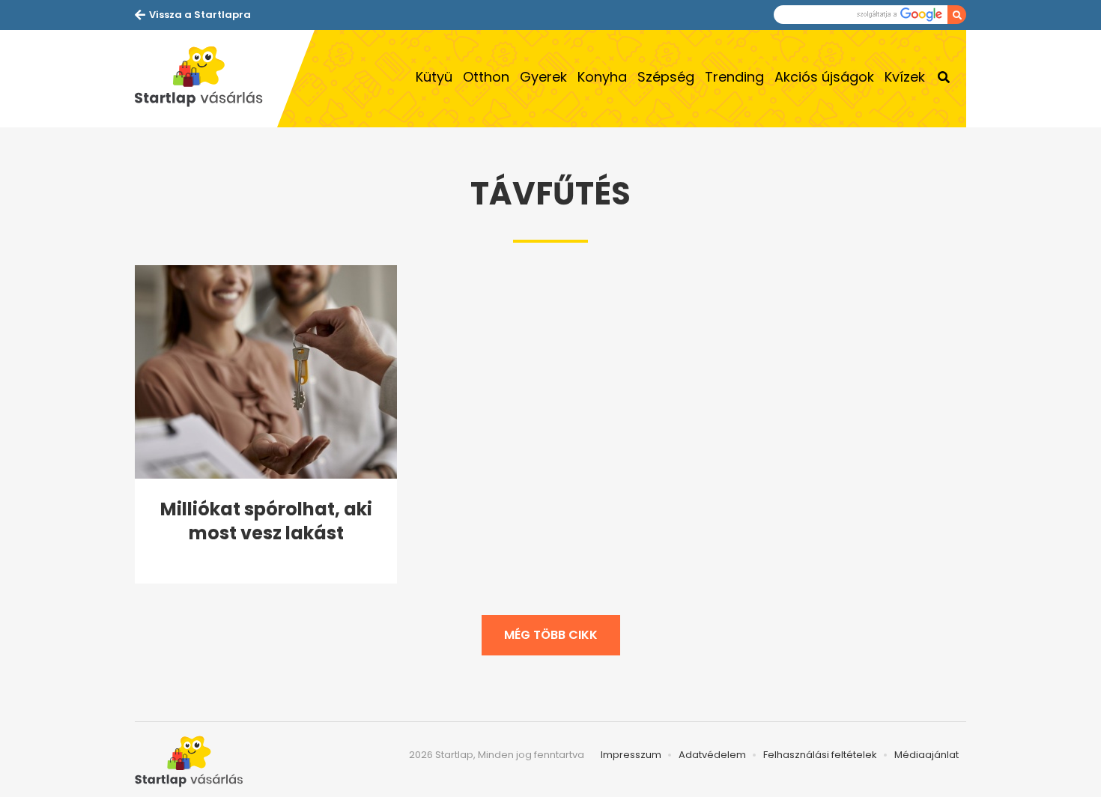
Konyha (602, 76)
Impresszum (631, 755)
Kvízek (905, 76)
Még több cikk (551, 634)
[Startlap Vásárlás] (206, 78)
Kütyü (434, 76)
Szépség (665, 76)
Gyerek (543, 76)
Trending (734, 76)
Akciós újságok (824, 76)
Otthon (486, 76)
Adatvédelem (712, 755)
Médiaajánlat (926, 755)
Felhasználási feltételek (820, 755)
